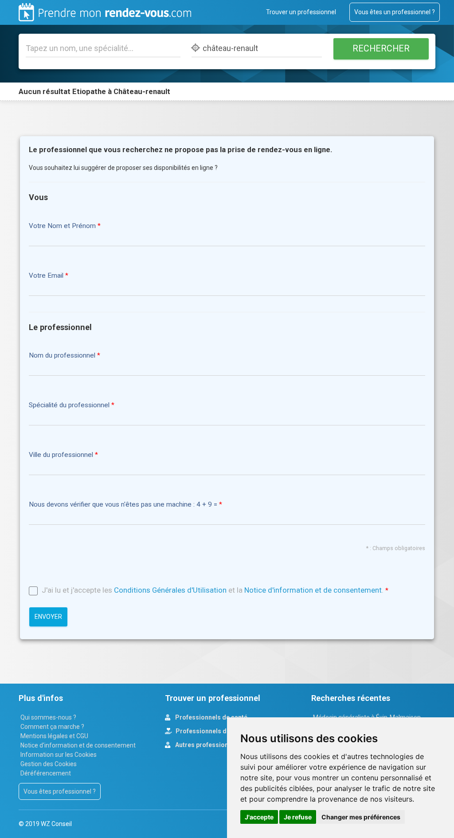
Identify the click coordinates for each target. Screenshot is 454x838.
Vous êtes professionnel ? (59, 791)
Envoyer (48, 616)
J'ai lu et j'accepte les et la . (213, 590)
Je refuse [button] (298, 817)
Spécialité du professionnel (69, 405)
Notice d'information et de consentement (313, 590)
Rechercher (381, 48)
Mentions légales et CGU (54, 736)
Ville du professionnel (61, 455)
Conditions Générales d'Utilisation (170, 590)
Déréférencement (45, 773)
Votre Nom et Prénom (62, 226)
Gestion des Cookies (48, 763)
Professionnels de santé (210, 717)
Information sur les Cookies (58, 754)
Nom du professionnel (62, 355)
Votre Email (46, 275)
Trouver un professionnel (301, 12)
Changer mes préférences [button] (360, 817)
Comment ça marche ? (52, 726)
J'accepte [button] (259, 817)
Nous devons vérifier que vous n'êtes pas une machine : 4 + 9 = (124, 504)
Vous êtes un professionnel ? (394, 12)
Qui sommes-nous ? (48, 717)
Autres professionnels (207, 744)
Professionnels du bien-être (216, 731)
